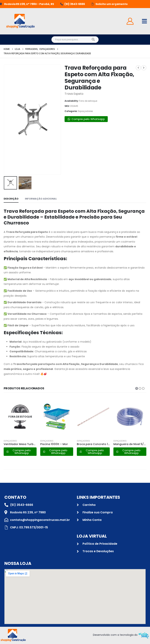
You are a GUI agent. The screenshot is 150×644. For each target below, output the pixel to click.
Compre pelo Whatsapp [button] (88, 119)
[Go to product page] (56, 416)
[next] (143, 67)
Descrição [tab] (11, 198)
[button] (8, 119)
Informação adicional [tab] (41, 198)
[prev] (138, 67)
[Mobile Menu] (144, 21)
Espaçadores (85, 111)
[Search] (93, 39)
